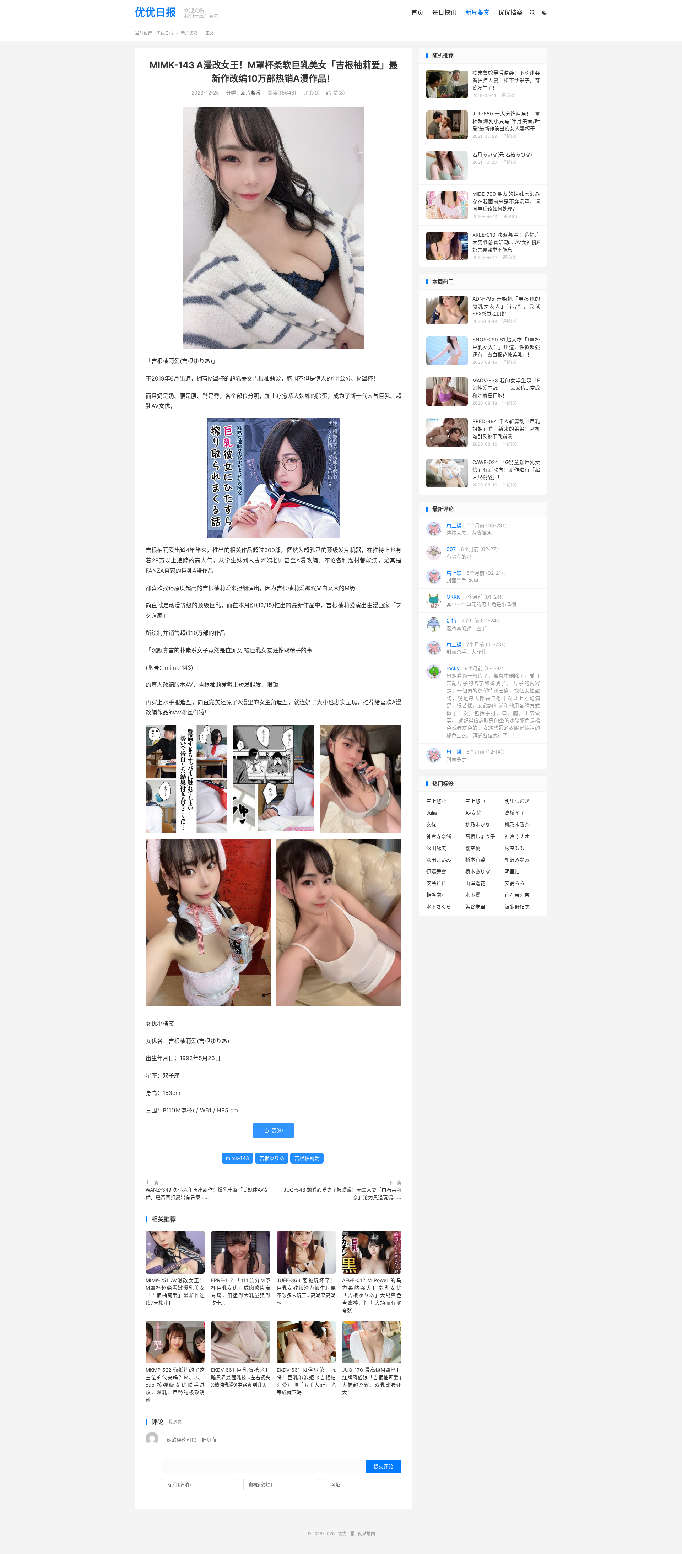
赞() (335, 93)
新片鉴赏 (477, 12)
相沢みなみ (517, 860)
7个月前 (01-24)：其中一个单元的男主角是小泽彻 (481, 600)
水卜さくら (438, 906)
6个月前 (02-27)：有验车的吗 (474, 553)
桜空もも (515, 848)
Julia (431, 813)
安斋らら (515, 883)
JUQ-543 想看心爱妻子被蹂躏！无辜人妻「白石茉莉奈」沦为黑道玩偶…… (341, 1193)
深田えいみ (438, 860)
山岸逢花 (475, 883)
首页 (417, 12)
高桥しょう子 (480, 836)
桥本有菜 (475, 860)
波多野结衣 (517, 906)
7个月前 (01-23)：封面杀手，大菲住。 (477, 648)
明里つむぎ (517, 801)
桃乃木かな (477, 824)
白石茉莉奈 (517, 895)
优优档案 (510, 12)
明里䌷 (512, 871)
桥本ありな (477, 871)
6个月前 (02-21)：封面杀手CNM (477, 576)
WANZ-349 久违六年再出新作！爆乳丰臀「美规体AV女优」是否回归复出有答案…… (207, 1193)
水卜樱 (472, 895)
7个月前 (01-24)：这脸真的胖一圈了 (474, 624)
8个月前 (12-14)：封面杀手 (477, 755)
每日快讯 (444, 12)
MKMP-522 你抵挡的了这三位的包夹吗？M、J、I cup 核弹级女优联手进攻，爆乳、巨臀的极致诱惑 (175, 1385)
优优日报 (155, 12)
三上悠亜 (475, 801)
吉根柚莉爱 (306, 1158)
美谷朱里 (475, 906)
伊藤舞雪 (436, 871)
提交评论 (384, 1466)
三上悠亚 (436, 801)
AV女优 (473, 813)
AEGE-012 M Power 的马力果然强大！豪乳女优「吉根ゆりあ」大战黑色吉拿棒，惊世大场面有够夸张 (371, 1295)
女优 (431, 824)
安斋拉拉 (436, 883)
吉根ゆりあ (271, 1158)
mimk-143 (237, 1158)
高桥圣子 (515, 813)
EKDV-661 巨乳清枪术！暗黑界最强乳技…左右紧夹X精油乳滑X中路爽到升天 (240, 1377)
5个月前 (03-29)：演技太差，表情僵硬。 (477, 529)
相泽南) (434, 895)
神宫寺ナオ (517, 836)
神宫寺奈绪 (438, 836)
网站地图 (366, 1533)
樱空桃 (472, 848)
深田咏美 (436, 848)
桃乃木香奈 (517, 824)
